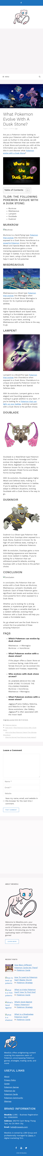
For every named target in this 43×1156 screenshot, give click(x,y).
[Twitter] (26, 1148)
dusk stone (9, 727)
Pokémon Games (11, 725)
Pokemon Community (13, 1098)
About (6, 1077)
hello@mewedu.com (19, 1127)
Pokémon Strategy (25, 983)
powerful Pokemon (11, 243)
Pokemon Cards (11, 1094)
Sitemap (7, 1101)
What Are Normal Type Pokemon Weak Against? (20, 737)
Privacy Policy (10, 1080)
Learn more (12, 941)
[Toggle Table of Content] (26, 190)
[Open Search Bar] (39, 77)
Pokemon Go (9, 1091)
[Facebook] (21, 3)
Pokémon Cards (23, 970)
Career (7, 1084)
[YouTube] (21, 1148)
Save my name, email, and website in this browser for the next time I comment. (21, 801)
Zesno (30, 1135)
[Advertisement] (21, 51)
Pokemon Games (11, 1087)
